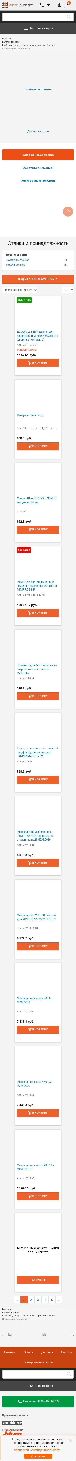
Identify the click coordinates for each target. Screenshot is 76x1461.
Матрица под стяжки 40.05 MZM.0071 (34, 1000)
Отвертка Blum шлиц (30, 415)
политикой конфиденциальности (37, 1450)
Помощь (66, 1352)
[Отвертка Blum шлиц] (38, 395)
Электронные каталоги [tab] (38, 180)
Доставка (47, 1352)
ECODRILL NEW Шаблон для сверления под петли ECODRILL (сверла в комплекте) (37, 335)
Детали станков (15, 265)
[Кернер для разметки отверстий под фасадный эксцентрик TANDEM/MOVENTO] (38, 728)
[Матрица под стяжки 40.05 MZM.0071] (38, 978)
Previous (3, 1335)
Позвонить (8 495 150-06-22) (40, 1401)
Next (73, 1335)
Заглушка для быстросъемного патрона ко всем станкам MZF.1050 (37, 669)
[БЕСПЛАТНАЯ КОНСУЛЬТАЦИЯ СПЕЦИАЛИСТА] (38, 1228)
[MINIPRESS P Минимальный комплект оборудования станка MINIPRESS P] (38, 562)
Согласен (38, 1456)
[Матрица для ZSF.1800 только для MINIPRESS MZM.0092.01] (38, 895)
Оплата (28, 1352)
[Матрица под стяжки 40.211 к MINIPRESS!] (38, 1145)
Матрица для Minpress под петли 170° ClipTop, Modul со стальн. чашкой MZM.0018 (35, 835)
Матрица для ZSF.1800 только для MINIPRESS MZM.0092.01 (36, 917)
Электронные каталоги (38, 1362)
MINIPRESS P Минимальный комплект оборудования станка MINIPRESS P (37, 585)
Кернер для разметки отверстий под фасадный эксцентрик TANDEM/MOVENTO (37, 752)
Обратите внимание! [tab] (38, 167)
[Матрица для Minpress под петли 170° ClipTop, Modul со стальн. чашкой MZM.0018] (38, 812)
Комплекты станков (17, 260)
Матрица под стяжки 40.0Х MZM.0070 (34, 1083)
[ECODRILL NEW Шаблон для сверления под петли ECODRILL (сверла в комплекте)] (38, 312)
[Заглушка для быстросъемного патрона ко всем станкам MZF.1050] (38, 645)
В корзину (40, 529)
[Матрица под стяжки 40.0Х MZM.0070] (38, 1062)
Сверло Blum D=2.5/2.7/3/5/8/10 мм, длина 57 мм (37, 500)
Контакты (9, 1352)
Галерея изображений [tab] (38, 155)
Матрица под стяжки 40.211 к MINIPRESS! (35, 1167)
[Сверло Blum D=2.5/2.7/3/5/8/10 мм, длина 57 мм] (38, 478)
